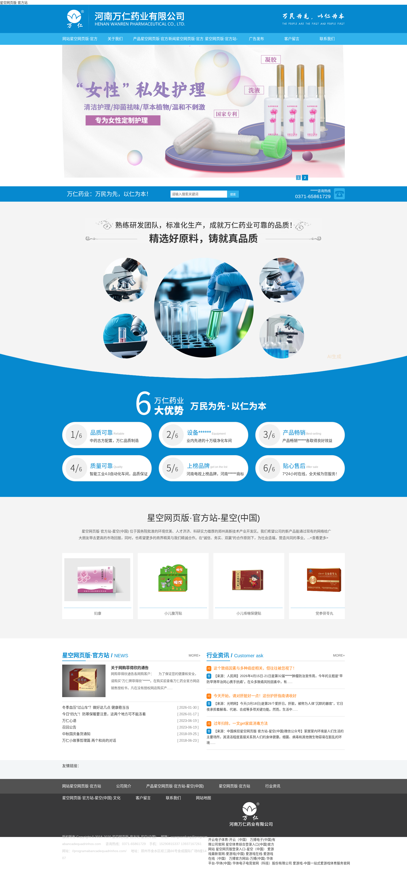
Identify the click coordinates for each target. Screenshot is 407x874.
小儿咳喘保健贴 (248, 613)
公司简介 (123, 786)
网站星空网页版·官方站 (81, 786)
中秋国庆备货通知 (76, 734)
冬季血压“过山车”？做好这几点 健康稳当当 (95, 707)
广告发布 (256, 39)
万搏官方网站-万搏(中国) (247, 858)
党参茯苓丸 (324, 613)
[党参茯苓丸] (324, 580)
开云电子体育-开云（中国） (228, 839)
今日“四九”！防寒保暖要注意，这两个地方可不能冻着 (104, 714)
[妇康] (97, 579)
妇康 (97, 613)
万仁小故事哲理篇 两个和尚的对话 (89, 740)
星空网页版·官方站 (14, 2)
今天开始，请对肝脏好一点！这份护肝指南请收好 (255, 696)
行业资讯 (272, 786)
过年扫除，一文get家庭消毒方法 (241, 723)
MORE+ (194, 655)
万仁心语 (69, 721)
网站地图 (203, 798)
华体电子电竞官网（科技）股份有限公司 (262, 863)
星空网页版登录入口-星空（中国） (241, 849)
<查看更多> (319, 538)
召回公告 (69, 727)
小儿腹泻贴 (173, 613)
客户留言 (291, 39)
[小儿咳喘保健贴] (248, 580)
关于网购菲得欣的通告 (130, 668)
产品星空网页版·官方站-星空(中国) (175, 786)
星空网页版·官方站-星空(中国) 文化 (91, 798)
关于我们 (115, 39)
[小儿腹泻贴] (173, 580)
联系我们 (327, 39)
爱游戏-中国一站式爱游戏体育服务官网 (321, 863)
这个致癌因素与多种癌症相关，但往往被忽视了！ (255, 668)
